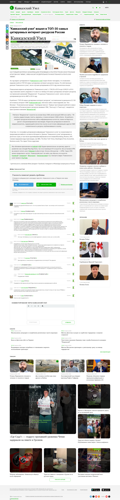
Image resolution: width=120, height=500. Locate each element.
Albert (22, 295)
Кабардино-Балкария (87, 12)
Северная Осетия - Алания (72, 14)
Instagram (23, 155)
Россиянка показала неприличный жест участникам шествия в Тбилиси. (90, 475)
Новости (12, 2)
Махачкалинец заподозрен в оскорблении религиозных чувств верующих (93, 201)
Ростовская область (59, 14)
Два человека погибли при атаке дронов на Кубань (93, 140)
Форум (56, 2)
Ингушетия (78, 12)
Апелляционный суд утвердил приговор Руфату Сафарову (70, 377)
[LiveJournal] (7, 42)
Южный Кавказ (13, 17)
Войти (106, 7)
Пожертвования (83, 489)
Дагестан (72, 12)
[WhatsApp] (7, 31)
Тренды (26, 2)
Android (34, 146)
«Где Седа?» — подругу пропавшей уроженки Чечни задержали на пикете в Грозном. (37, 438)
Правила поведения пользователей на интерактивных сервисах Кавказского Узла (44, 496)
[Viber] (7, 34)
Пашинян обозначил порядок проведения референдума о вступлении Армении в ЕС (96, 378)
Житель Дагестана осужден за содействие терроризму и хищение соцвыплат (82, 334)
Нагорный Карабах (37, 14)
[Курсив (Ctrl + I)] (31, 306)
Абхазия (12, 12)
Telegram (32, 151)
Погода (88, 2)
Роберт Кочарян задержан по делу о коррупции (91, 106)
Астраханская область (46, 12)
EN (109, 1)
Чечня (97, 14)
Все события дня (105, 352)
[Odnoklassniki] (7, 40)
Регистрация (33, 322)
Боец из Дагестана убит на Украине (22, 340)
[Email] (7, 45)
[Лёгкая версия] (103, 2)
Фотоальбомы (78, 2)
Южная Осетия (103, 14)
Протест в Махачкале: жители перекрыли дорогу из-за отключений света (93, 411)
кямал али (23, 203)
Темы (19, 2)
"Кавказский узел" (35, 102)
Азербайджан (30, 12)
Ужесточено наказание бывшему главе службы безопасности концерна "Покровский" (83, 341)
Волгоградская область (58, 12)
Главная (12, 22)
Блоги (63, 2)
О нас (63, 489)
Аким (22, 219)
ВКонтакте (31, 155)
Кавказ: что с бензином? (18, 19)
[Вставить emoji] (42, 306)
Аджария (18, 12)
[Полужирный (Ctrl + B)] (28, 306)
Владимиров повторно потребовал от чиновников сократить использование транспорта (30, 348)
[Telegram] (7, 28)
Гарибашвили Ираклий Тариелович (91, 262)
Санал (22, 280)
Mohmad (23, 211)
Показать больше (60, 479)
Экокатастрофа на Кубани (103, 19)
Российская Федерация (48, 14)
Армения (37, 12)
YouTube (25, 158)
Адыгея (23, 12)
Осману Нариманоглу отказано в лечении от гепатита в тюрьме (94, 45)
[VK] (7, 26)
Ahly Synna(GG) (24, 287)
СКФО (81, 14)
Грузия (66, 12)
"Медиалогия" (31, 109)
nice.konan (27, 258)
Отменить (68, 322)
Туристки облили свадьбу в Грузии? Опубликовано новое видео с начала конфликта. (93, 441)
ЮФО (20, 17)
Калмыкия (96, 12)
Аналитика (35, 2)
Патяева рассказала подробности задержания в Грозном (94, 75)
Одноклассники (42, 155)
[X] (7, 37)
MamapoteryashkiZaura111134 (32, 274)
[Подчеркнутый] (35, 306)
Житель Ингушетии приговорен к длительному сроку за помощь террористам (81, 348)
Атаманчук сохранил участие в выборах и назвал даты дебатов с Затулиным (93, 167)
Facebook (15, 155)
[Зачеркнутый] (38, 306)
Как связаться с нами (72, 489)
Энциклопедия (46, 2)
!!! (21, 264)
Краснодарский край (26, 14)
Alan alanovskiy (28, 234)
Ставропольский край (89, 14)
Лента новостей (19, 22)
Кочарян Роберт (85, 239)
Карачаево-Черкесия (15, 14)
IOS (40, 146)
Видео (69, 2)
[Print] (7, 48)
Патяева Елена (84, 285)
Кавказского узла (36, 81)
